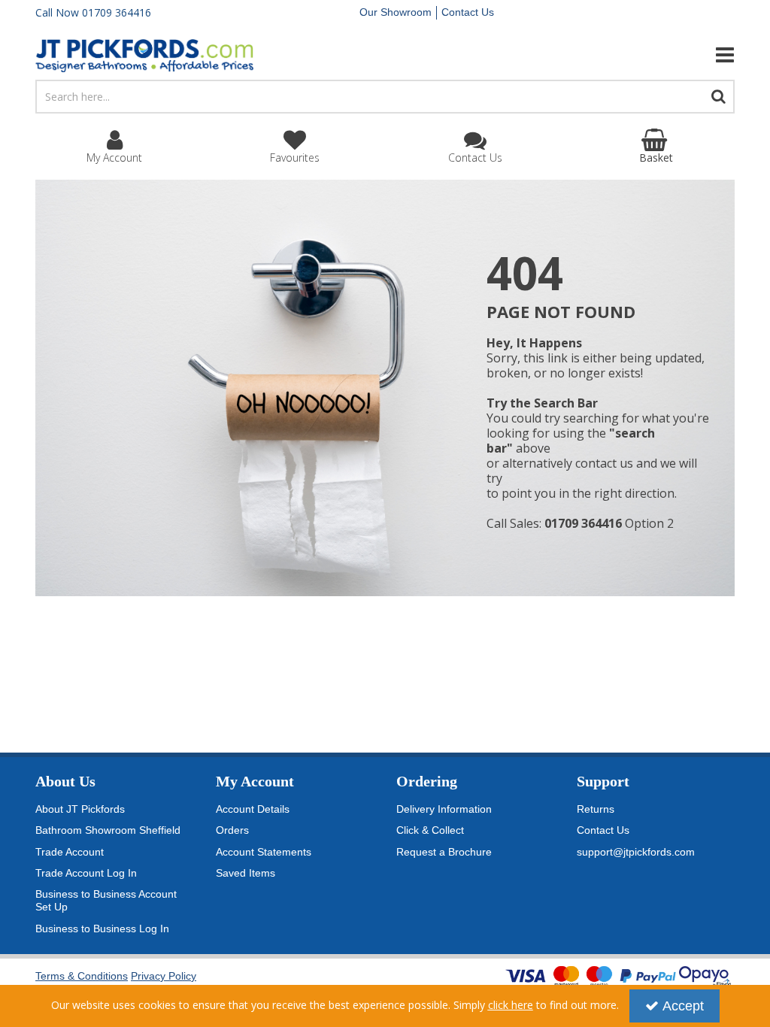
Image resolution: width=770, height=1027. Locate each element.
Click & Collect (430, 830)
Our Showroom (395, 12)
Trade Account (69, 852)
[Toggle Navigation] (626, 55)
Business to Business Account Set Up (106, 900)
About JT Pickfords (80, 809)
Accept (683, 1005)
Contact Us (467, 12)
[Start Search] (719, 97)
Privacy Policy (163, 976)
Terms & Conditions (81, 976)
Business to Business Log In (102, 928)
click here (510, 1005)
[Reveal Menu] (626, 55)
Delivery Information (444, 809)
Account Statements (263, 852)
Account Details (253, 809)
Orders (232, 830)
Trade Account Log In (86, 873)
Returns (595, 809)
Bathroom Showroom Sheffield (107, 830)
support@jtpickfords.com (636, 852)
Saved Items (245, 873)
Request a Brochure (444, 852)
